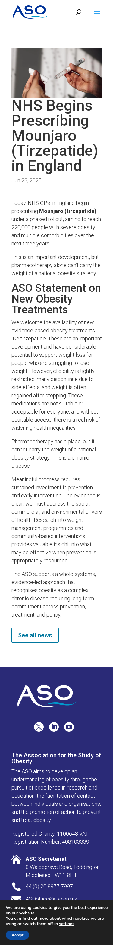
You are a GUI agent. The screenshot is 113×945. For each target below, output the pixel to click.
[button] (97, 15)
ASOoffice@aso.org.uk (51, 899)
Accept (17, 935)
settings (66, 924)
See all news (35, 635)
